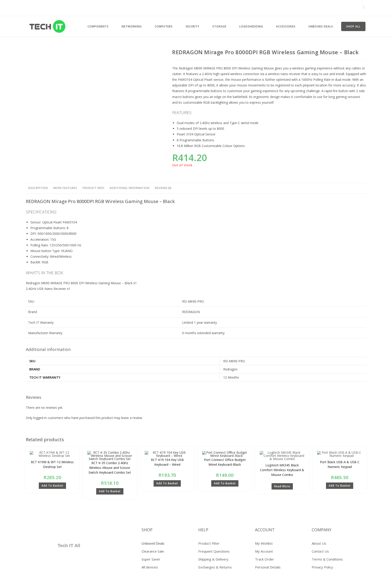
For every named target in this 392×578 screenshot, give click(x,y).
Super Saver (151, 559)
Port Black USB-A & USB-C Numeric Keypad (340, 464)
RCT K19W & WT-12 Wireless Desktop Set (52, 464)
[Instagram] (74, 531)
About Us (319, 543)
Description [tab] (38, 188)
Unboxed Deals (153, 543)
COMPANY (321, 529)
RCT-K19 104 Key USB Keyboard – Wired (167, 462)
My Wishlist (264, 543)
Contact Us (320, 551)
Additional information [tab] (129, 188)
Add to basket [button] (52, 485)
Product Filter (209, 543)
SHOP (147, 529)
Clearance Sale (153, 551)
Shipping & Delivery (213, 559)
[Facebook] (34, 531)
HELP (203, 529)
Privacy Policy (322, 567)
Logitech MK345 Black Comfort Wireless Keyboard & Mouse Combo (282, 470)
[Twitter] (48, 531)
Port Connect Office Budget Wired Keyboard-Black (225, 462)
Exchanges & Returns (215, 567)
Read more (282, 486)
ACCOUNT (265, 529)
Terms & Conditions (327, 559)
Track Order (264, 559)
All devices (150, 567)
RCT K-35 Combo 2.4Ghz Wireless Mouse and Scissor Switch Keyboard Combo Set (109, 468)
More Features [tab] (65, 188)
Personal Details (268, 567)
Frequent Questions (214, 551)
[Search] (358, 7)
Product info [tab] (93, 188)
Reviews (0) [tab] (163, 188)
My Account (264, 551)
